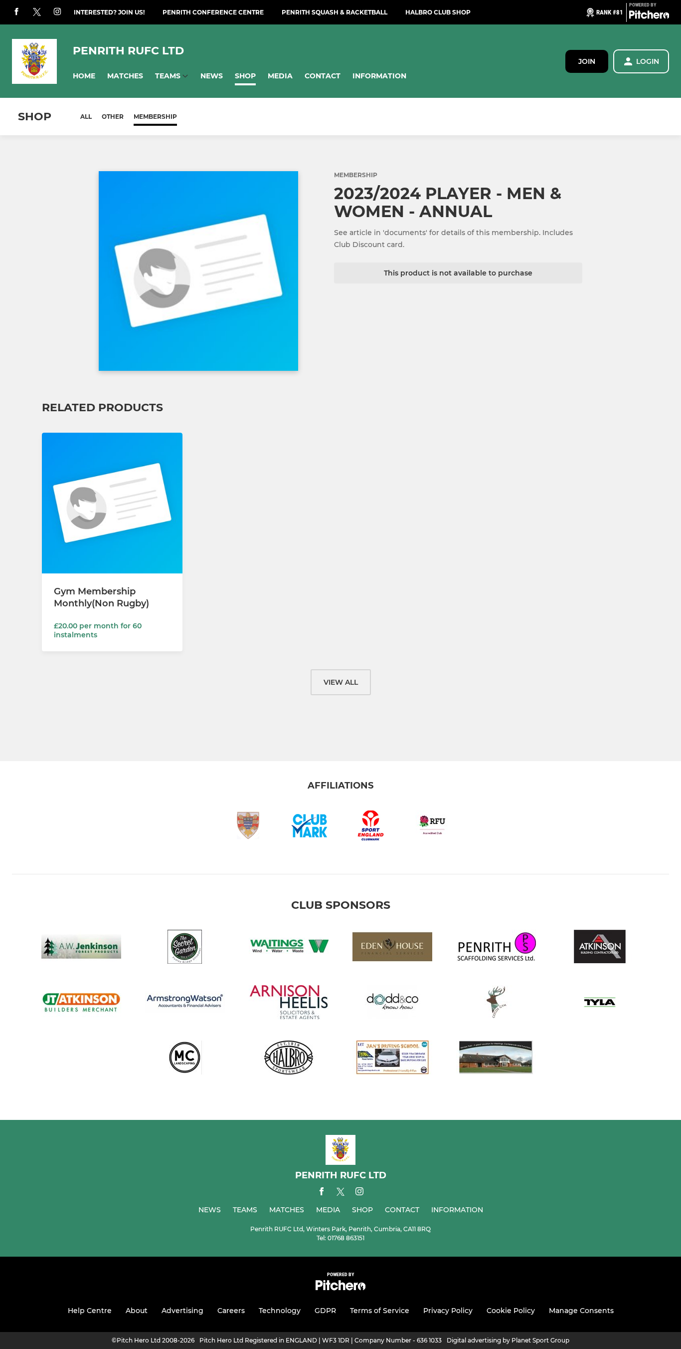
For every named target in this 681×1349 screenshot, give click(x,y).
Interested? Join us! (109, 12)
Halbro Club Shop (438, 12)
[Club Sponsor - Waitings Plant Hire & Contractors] (289, 948)
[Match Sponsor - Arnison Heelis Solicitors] (289, 1004)
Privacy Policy (448, 1310)
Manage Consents (581, 1310)
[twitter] (37, 12)
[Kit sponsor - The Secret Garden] (185, 948)
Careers (231, 1310)
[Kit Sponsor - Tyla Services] (600, 1004)
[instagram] (57, 12)
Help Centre (90, 1310)
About (137, 1310)
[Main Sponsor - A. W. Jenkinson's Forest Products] (81, 948)
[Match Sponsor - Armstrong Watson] (185, 1004)
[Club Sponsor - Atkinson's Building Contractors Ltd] (600, 948)
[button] (84, 76)
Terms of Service (379, 1310)
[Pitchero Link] (649, 16)
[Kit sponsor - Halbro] (289, 1059)
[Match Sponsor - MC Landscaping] (185, 1059)
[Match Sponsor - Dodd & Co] (392, 1004)
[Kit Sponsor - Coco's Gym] (496, 1004)
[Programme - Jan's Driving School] (392, 1059)
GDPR (325, 1310)
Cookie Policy (511, 1310)
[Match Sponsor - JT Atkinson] (81, 1004)
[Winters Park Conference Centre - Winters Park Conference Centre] (496, 1059)
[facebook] (16, 12)
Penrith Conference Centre (213, 12)
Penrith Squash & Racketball (334, 12)
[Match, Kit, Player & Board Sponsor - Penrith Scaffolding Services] (496, 948)
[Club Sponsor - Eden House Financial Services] (392, 948)
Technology (280, 1310)
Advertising (182, 1310)
